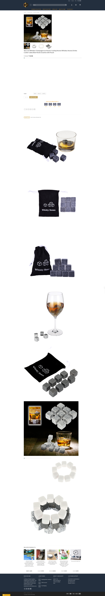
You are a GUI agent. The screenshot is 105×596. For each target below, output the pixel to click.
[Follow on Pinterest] (80, 0)
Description (26, 117)
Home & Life (54, 9)
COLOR (25, 93)
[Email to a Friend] (29, 109)
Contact (72, 0)
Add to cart (33, 97)
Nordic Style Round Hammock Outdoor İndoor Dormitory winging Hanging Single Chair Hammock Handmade (40, 563)
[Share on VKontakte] (33, 109)
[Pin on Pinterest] (31, 109)
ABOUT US (55, 579)
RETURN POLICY (71, 581)
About (69, 0)
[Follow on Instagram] (78, 0)
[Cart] (80, 5)
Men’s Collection (46, 9)
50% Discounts (44, 582)
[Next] (50, 28)
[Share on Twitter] (27, 109)
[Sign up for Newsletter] (76, 5)
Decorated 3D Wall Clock (75, 561)
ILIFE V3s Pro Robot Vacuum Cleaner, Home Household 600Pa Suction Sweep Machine (52, 563)
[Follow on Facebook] (77, 0)
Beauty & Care (62, 9)
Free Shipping (43, 585)
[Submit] (66, 5)
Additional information (36, 117)
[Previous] (26, 28)
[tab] (27, 117)
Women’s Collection (36, 9)
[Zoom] (25, 41)
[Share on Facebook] (25, 109)
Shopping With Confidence (46, 579)
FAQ (75, 0)
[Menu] (31, 5)
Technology (70, 9)
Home (25, 12)
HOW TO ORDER (56, 581)
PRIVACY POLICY (71, 583)
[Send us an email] (79, 0)
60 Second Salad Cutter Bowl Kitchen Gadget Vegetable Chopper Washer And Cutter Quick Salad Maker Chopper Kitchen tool (64, 564)
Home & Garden (36, 12)
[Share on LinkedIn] (35, 109)
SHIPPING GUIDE (71, 580)
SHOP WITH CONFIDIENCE (73, 579)
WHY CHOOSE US (57, 580)
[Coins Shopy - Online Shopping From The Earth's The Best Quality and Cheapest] (26, 5)
